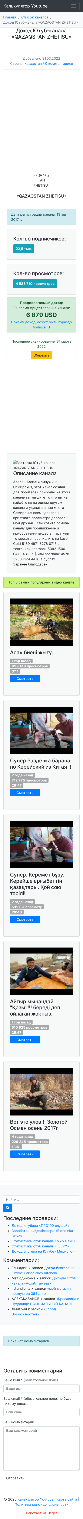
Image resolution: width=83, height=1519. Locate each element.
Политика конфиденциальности (42, 1504)
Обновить (41, 355)
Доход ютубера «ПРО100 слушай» (40, 1225)
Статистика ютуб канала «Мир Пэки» (43, 1241)
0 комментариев (59, 63)
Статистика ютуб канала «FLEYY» (40, 1246)
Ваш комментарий (18, 1422)
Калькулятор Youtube (25, 6)
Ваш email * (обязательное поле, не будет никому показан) (38, 1401)
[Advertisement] (41, 122)
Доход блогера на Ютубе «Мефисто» (43, 1251)
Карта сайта (67, 1499)
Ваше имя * (30, 1380)
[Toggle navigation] (74, 6)
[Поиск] (7, 1208)
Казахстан (33, 63)
